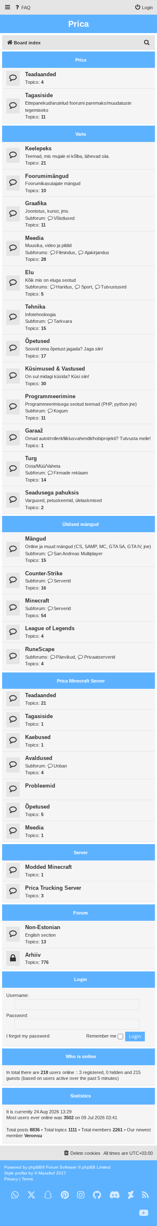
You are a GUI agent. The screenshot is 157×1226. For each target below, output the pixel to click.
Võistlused (64, 218)
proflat (21, 1173)
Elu (29, 272)
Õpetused (37, 341)
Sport (86, 286)
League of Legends (50, 628)
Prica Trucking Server (53, 888)
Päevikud (65, 656)
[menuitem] (22, 8)
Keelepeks (38, 148)
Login (80, 979)
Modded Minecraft (48, 867)
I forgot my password (27, 1035)
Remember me (102, 1035)
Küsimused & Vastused (55, 369)
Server (81, 852)
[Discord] (114, 1195)
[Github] (97, 1195)
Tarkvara (63, 321)
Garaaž (34, 431)
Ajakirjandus (97, 252)
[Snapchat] (48, 1195)
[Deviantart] (131, 1195)
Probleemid (40, 786)
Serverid (62, 580)
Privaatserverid (99, 656)
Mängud (35, 539)
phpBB (35, 1167)
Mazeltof (47, 1173)
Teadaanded (40, 74)
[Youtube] (144, 1213)
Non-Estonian (42, 927)
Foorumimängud (47, 176)
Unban (60, 765)
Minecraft (37, 601)
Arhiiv (33, 955)
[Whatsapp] (15, 1195)
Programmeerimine (50, 396)
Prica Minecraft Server (81, 680)
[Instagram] (81, 1195)
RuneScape (39, 649)
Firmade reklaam (71, 472)
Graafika (35, 203)
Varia (80, 134)
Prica (80, 59)
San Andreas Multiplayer (78, 553)
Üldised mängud (80, 524)
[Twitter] (31, 1195)
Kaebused (38, 737)
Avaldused (38, 758)
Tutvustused (113, 286)
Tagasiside (39, 95)
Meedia (34, 238)
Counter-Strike (43, 573)
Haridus (64, 286)
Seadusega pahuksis (52, 492)
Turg (31, 458)
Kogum (61, 410)
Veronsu (33, 1135)
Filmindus (65, 252)
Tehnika (35, 307)
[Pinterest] (65, 1195)
